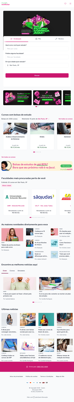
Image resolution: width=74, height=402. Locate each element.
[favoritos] (65, 3)
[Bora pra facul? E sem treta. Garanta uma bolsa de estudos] (37, 31)
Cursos (12, 271)
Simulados (21, 271)
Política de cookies (31, 376)
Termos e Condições (46, 376)
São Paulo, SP (42, 119)
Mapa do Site (60, 376)
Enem (5, 271)
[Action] (37, 166)
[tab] (36, 106)
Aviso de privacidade (16, 376)
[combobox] (37, 49)
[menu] (70, 3)
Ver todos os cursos (66, 119)
